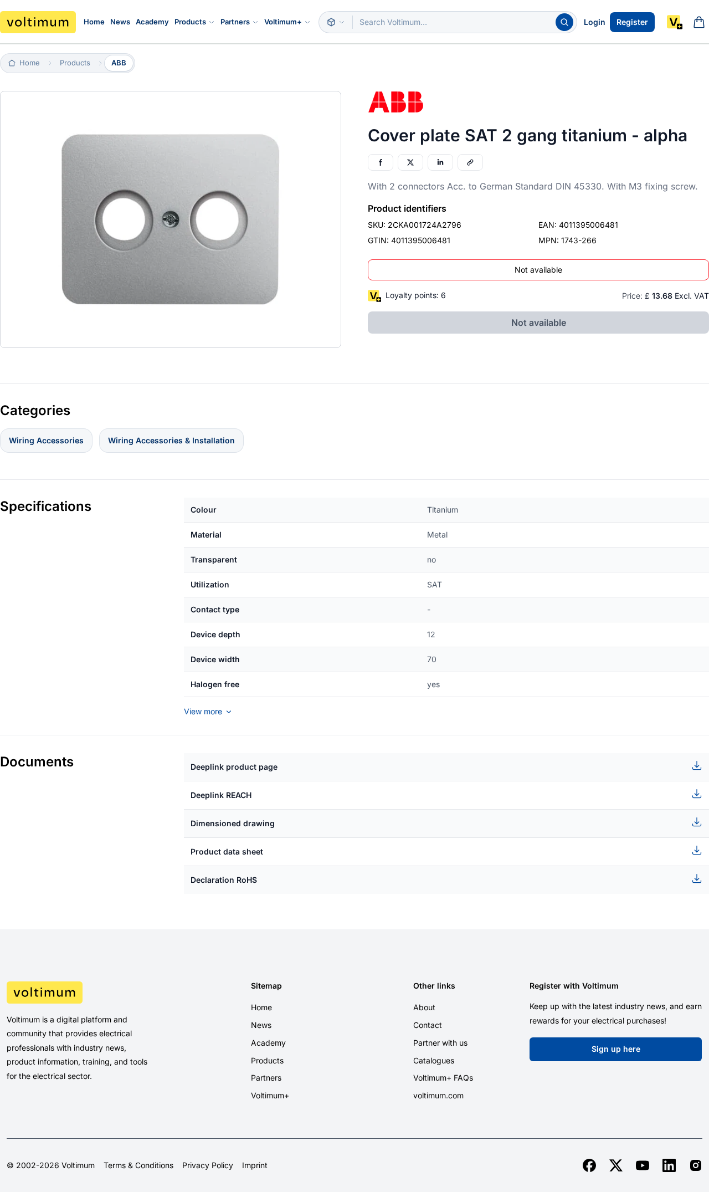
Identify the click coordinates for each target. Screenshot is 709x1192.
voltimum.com (438, 1095)
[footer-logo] (89, 992)
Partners (235, 21)
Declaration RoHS (224, 879)
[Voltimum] (38, 22)
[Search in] (335, 22)
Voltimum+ (283, 21)
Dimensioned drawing (233, 823)
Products (190, 21)
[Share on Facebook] (380, 162)
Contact (427, 1025)
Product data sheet (227, 851)
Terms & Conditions (138, 1165)
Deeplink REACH (221, 795)
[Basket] (699, 22)
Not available (538, 269)
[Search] (564, 22)
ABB (118, 62)
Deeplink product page (234, 766)
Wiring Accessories (46, 440)
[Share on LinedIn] (440, 162)
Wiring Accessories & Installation (171, 440)
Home (94, 21)
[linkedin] (669, 1165)
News (120, 21)
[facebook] (589, 1165)
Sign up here (616, 1048)
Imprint (255, 1165)
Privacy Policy (207, 1165)
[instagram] (695, 1165)
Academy (152, 21)
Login (594, 22)
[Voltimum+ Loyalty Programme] (675, 22)
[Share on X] (410, 162)
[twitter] (616, 1165)
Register (632, 22)
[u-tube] (642, 1165)
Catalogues (433, 1060)
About (424, 1007)
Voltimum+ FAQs (443, 1077)
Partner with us (440, 1042)
